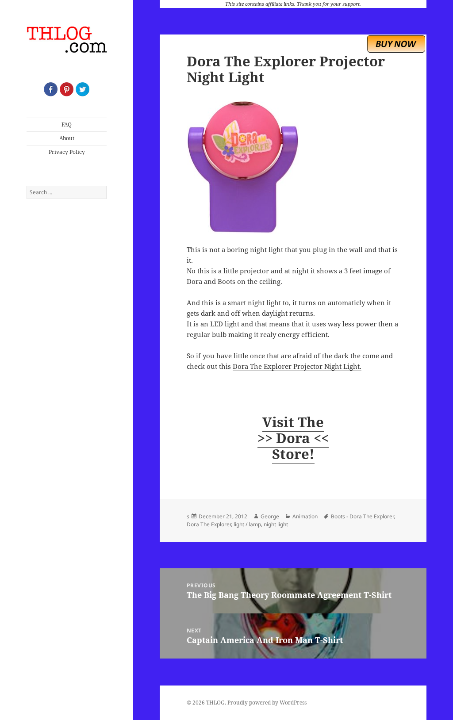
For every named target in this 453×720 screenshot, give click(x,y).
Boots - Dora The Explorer (362, 516)
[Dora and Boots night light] (293, 167)
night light (276, 524)
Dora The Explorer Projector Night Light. (297, 366)
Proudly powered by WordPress (267, 702)
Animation (305, 516)
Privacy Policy (67, 152)
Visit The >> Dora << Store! (293, 438)
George (270, 516)
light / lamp (247, 524)
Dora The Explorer (209, 524)
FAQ (66, 124)
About (66, 138)
